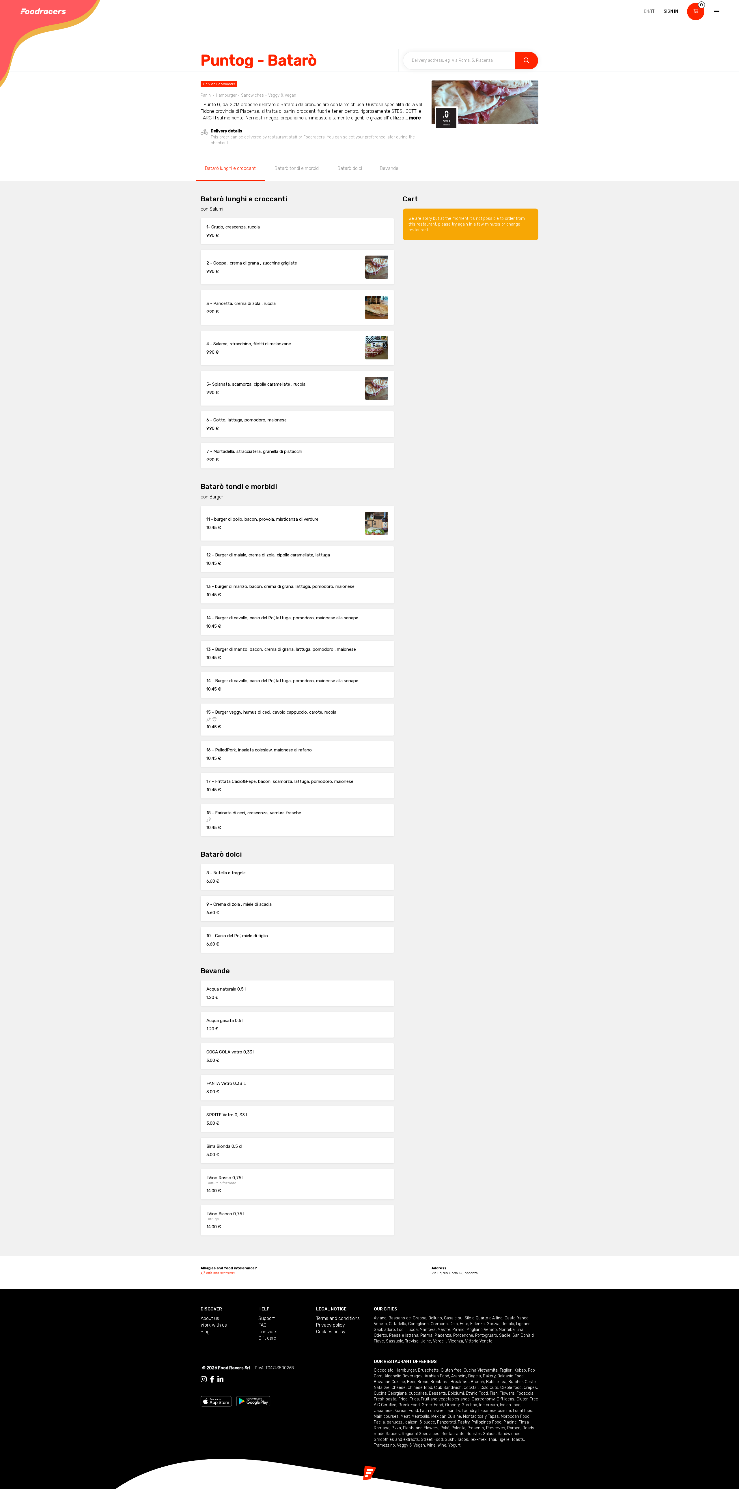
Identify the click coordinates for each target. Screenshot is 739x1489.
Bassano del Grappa (407, 1318)
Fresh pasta (385, 1399)
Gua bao (469, 1404)
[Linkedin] (220, 1379)
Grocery (452, 1404)
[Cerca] (526, 60)
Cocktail (471, 1387)
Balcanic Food (510, 1376)
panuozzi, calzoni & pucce (411, 1422)
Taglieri (506, 1370)
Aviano (380, 1318)
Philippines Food (486, 1422)
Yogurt (454, 1445)
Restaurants (452, 1433)
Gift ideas (505, 1399)
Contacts (267, 1331)
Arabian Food (437, 1376)
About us (210, 1318)
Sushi (450, 1439)
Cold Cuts (489, 1387)
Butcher (515, 1381)
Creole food (511, 1387)
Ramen (513, 1428)
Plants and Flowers (420, 1428)
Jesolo (507, 1323)
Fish (494, 1393)
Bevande (389, 168)
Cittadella (397, 1323)
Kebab (520, 1370)
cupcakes (418, 1393)
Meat (405, 1416)
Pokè (445, 1428)
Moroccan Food (515, 1416)
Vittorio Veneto (478, 1341)
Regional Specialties (420, 1433)
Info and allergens (220, 1273)
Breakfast (439, 1381)
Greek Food (409, 1404)
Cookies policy (331, 1331)
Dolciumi (456, 1393)
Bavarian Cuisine (389, 1381)
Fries (414, 1399)
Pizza (396, 1428)
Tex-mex (478, 1439)
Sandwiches (509, 1433)
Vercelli (439, 1341)
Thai (492, 1439)
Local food (522, 1410)
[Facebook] (212, 1379)
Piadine (510, 1422)
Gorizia (493, 1323)
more (415, 118)
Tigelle (504, 1439)
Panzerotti (446, 1422)
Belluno (435, 1318)
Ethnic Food (477, 1393)
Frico (403, 1399)
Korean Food (406, 1410)
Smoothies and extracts (396, 1439)
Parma (426, 1335)
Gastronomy (483, 1399)
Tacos (462, 1439)
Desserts (437, 1393)
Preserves (495, 1428)
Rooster (473, 1433)
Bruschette (428, 1370)
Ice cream (488, 1404)
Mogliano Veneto (481, 1329)
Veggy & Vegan (411, 1445)
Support (266, 1318)
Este (464, 1323)
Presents (475, 1428)
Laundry (452, 1410)
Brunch (477, 1381)
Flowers (507, 1393)
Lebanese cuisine (494, 1410)
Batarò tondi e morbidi (297, 168)
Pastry (463, 1422)
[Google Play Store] (253, 1401)
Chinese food (420, 1387)
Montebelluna (511, 1329)
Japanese (383, 1410)
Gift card (267, 1338)
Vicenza (455, 1341)
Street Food (432, 1439)
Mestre (444, 1329)
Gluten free (451, 1370)
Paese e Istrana (403, 1335)
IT (653, 11)
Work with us (214, 1325)
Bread (422, 1381)
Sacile (504, 1335)
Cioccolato (383, 1370)
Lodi (400, 1329)
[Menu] (716, 11)
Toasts (518, 1439)
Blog (205, 1331)
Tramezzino (384, 1445)
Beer (411, 1381)
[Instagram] (204, 1379)
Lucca (412, 1329)
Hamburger (405, 1370)
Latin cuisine (431, 1410)
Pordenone (463, 1335)
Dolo (454, 1323)
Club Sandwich (448, 1387)
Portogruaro (486, 1335)
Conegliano (418, 1323)
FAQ (262, 1325)
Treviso (412, 1341)
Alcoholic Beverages (404, 1376)
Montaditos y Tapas (481, 1416)
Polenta (458, 1428)
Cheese (398, 1387)
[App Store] (216, 1401)
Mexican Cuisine (446, 1416)
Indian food (510, 1404)
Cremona (439, 1323)
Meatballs (420, 1416)
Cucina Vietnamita (481, 1370)
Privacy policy (330, 1325)
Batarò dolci (349, 168)
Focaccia (524, 1393)
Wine (431, 1445)
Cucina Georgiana (390, 1393)
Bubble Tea (496, 1381)
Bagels (474, 1376)
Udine (426, 1341)
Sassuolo (394, 1341)
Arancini (458, 1376)
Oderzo (380, 1335)
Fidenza (477, 1323)
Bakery (489, 1376)
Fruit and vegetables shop (445, 1399)
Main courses (386, 1416)
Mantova (428, 1329)
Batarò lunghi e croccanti (231, 168)
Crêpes (530, 1387)
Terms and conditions (338, 1318)
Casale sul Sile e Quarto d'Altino (473, 1318)
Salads (489, 1433)
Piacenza (442, 1335)
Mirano (458, 1329)
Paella (379, 1422)
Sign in (671, 11)
